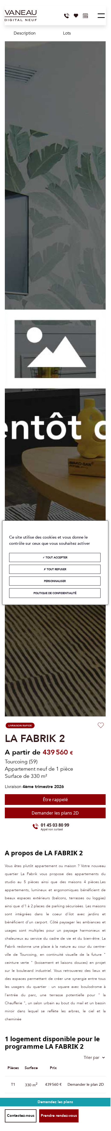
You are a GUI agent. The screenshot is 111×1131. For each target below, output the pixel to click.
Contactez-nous (20, 1115)
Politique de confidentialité (55, 593)
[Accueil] (21, 15)
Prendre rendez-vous (59, 1115)
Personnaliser (55, 581)
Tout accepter (56, 557)
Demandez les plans (55, 1101)
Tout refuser (56, 569)
